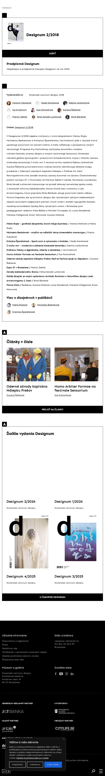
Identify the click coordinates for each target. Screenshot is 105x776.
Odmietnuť (35, 764)
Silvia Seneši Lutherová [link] (49, 117)
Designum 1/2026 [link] (69, 502)
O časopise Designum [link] (52, 597)
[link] (6, 771)
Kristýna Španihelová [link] (23, 312)
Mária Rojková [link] (19, 305)
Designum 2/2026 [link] (21, 502)
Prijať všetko (53, 764)
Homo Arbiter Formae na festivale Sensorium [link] (75, 388)
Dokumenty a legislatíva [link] (15, 641)
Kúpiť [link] (52, 53)
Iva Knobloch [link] (19, 110)
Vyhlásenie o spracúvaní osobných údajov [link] (24, 652)
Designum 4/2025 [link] (21, 576)
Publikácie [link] (6, 8)
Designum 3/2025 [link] (69, 576)
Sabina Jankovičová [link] (79, 103)
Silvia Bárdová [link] (78, 117)
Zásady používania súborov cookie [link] (32, 758)
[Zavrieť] (63, 739)
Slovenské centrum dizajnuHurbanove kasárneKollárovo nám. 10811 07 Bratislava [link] (16, 678)
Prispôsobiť (17, 764)
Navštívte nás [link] (9, 648)
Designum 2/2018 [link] (24, 127)
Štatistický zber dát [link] (13, 659)
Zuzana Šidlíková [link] (71, 110)
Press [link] (5, 644)
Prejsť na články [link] (52, 409)
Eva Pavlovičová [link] (44, 110)
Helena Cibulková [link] (21, 103)
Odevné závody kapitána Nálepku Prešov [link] (27, 388)
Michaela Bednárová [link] (48, 305)
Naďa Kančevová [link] (50, 103)
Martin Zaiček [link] (19, 117)
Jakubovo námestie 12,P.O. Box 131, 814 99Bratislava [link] (67, 644)
